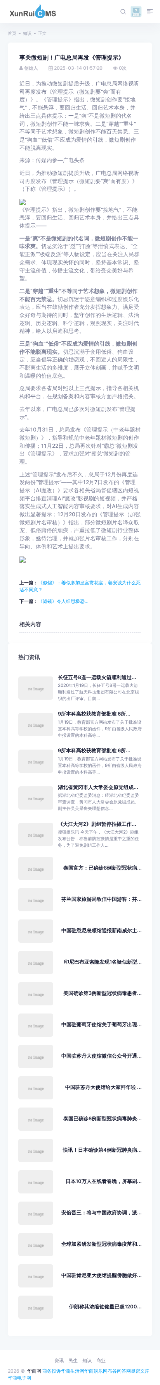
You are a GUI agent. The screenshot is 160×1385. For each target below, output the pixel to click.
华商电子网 (19, 1378)
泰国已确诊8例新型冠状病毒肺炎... (102, 1118)
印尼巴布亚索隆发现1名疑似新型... (103, 962)
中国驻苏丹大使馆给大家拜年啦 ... (103, 1087)
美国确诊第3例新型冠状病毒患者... (102, 993)
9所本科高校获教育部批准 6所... (94, 714)
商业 (101, 1360)
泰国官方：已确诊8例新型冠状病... (102, 868)
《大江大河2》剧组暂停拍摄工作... (97, 824)
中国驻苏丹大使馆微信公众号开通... (101, 1056)
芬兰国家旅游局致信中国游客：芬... (101, 899)
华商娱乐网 (96, 1371)
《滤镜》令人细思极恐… (63, 601)
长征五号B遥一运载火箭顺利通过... (97, 677)
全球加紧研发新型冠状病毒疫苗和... (101, 1244)
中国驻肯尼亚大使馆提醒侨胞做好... (101, 1275)
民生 (73, 1360)
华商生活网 (72, 1371)
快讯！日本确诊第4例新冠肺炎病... (102, 1150)
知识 (27, 33)
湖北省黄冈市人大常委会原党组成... (98, 787)
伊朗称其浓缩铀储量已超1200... (105, 1307)
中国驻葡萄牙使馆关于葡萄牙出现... (101, 1024)
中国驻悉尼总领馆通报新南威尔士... (101, 930)
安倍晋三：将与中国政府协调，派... (101, 1213)
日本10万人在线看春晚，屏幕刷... (104, 1181)
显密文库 (140, 1371)
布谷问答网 (119, 1371)
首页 (12, 33)
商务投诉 (51, 1371)
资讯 (59, 1360)
